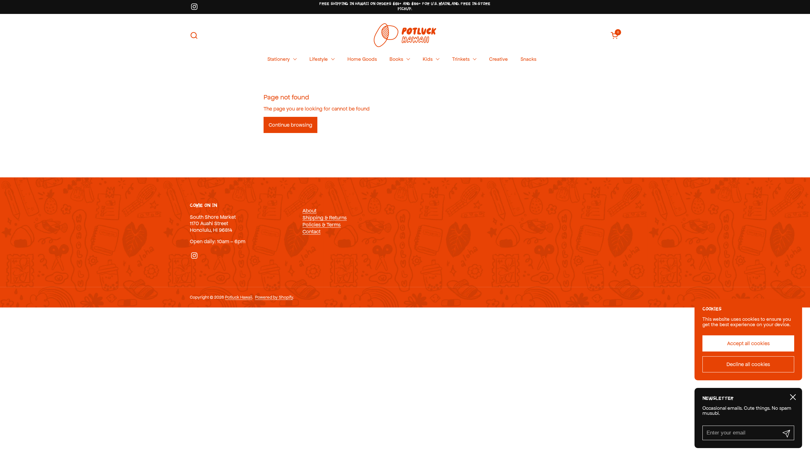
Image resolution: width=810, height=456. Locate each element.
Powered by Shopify (274, 297)
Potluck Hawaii (238, 297)
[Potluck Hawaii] (405, 35)
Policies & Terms (321, 224)
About (309, 210)
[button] (194, 35)
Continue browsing (290, 125)
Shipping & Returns (324, 217)
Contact (311, 231)
